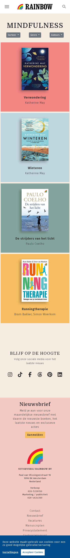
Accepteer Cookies (33, 552)
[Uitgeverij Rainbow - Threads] (40, 375)
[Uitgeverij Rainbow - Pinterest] (50, 375)
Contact (35, 510)
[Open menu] (7, 6)
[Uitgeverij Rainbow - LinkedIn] (60, 375)
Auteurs (55, 35)
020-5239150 (35, 491)
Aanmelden (35, 434)
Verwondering (35, 97)
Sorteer (12, 35)
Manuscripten (35, 525)
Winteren (35, 168)
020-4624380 (35, 497)
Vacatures (35, 520)
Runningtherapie (35, 309)
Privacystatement (35, 530)
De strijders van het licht (35, 238)
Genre (34, 35)
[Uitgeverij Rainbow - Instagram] (10, 375)
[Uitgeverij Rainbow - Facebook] (30, 375)
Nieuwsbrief (35, 515)
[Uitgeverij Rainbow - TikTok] (20, 375)
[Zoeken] (64, 6)
